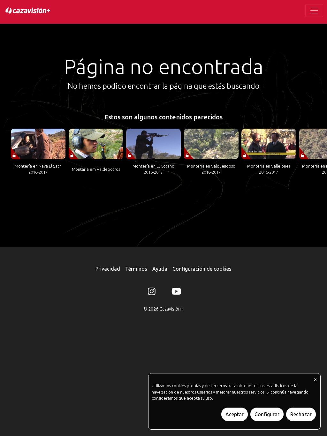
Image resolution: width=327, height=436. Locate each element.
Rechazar (301, 414)
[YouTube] (175, 293)
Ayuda (159, 269)
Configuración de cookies (202, 269)
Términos (136, 269)
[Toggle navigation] (314, 10)
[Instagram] (152, 293)
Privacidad (107, 269)
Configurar (267, 414)
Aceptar (234, 414)
